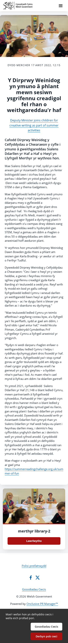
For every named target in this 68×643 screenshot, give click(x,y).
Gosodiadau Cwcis (34, 589)
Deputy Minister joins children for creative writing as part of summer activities (34, 125)
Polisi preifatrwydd (34, 566)
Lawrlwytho (34, 541)
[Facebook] (31, 578)
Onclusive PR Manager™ (42, 604)
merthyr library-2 (34, 531)
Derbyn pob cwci (46, 636)
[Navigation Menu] (61, 6)
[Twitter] (38, 578)
